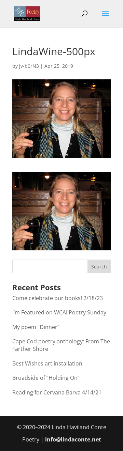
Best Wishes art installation (47, 363)
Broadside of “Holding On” (46, 378)
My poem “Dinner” (35, 327)
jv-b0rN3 (29, 66)
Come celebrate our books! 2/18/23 (57, 298)
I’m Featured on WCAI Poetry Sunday (59, 312)
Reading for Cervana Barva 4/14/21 (56, 392)
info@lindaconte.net (73, 439)
